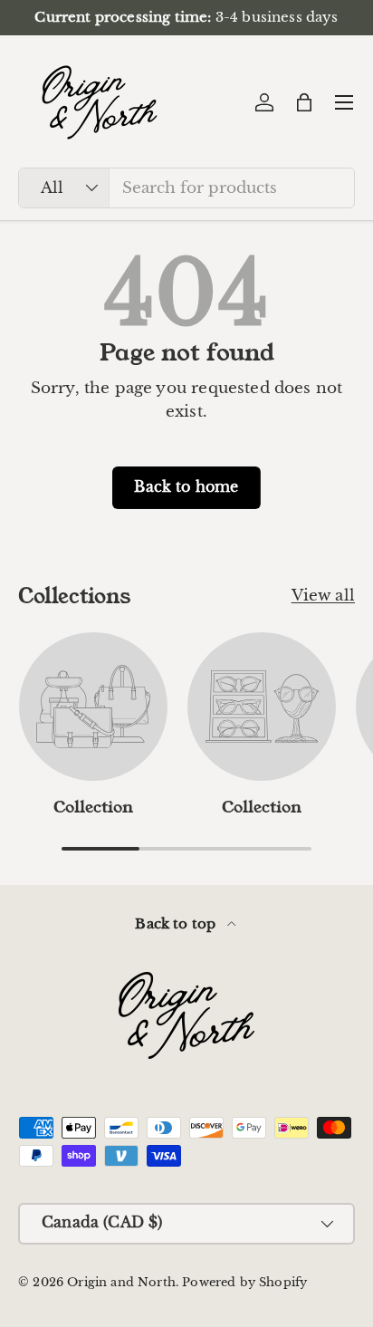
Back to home (186, 486)
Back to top (177, 923)
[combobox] (186, 187)
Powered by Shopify (244, 1282)
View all (323, 595)
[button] (304, 102)
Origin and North (121, 1282)
